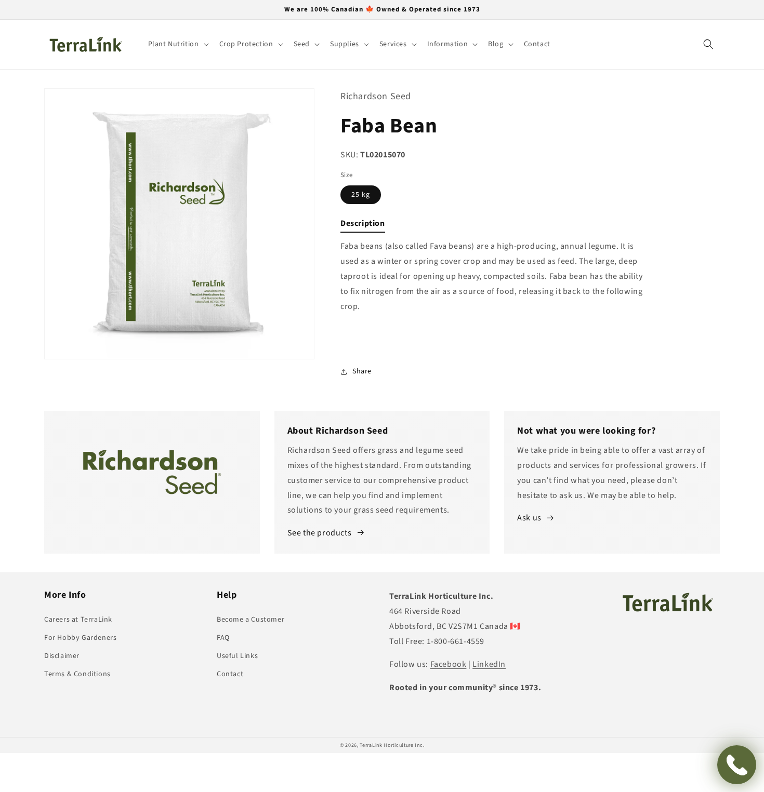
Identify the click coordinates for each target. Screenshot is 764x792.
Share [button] (362, 371)
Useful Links (237, 656)
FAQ (223, 638)
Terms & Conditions (77, 674)
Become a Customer (250, 619)
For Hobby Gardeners (80, 638)
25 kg (360, 195)
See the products (319, 533)
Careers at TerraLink (78, 619)
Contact (230, 674)
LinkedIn (489, 664)
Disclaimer (62, 656)
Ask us (529, 517)
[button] (177, 44)
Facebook (448, 664)
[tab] (362, 225)
